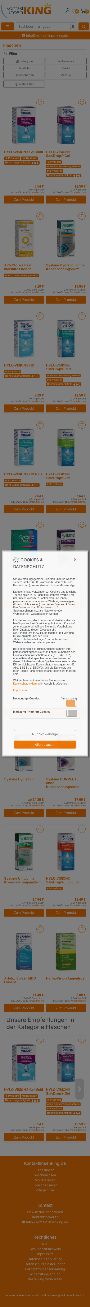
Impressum (20, 690)
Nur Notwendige (45, 734)
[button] (71, 703)
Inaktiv (73, 713)
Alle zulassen (45, 744)
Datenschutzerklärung (26, 683)
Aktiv (71, 703)
